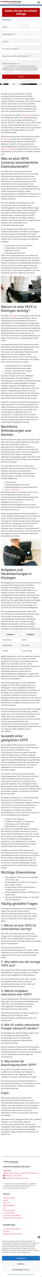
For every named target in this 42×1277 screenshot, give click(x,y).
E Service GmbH (9, 1210)
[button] (39, 1237)
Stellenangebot (9, 1205)
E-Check (6, 1231)
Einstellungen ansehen (21, 1270)
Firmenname (7, 20)
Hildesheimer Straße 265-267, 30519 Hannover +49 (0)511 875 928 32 (21, 1173)
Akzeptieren (21, 1258)
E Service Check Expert (12, 1215)
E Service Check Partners (12, 1218)
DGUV (5, 1200)
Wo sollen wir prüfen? (10, 49)
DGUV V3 (6, 1203)
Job (4, 1208)
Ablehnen (21, 1264)
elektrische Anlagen (8, 149)
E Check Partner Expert (12, 1229)
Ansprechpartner (9, 34)
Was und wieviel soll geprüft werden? (16, 56)
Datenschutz (23, 1274)
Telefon (5, 41)
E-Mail (5, 27)
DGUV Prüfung (9, 1198)
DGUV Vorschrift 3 (12, 490)
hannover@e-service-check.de (16, 1178)
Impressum (31, 1274)
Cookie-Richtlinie (13, 1274)
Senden (21, 77)
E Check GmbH (9, 1213)
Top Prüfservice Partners (12, 1234)
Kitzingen (26, 115)
